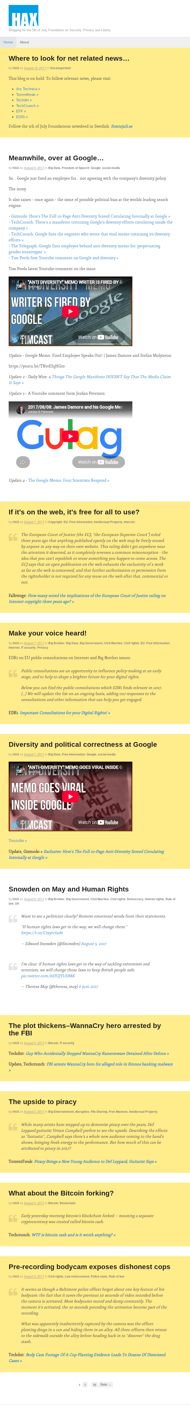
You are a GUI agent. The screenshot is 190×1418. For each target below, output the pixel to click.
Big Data (54, 168)
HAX (16, 68)
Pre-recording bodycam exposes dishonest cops (89, 1267)
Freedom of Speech (75, 168)
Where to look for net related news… (69, 58)
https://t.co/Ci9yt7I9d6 (42, 932)
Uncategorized (60, 68)
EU (66, 522)
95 (94, 1385)
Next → (105, 1385)
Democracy (135, 899)
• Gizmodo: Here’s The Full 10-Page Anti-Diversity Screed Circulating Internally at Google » (89, 216)
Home (8, 42)
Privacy (42, 647)
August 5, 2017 (93, 943)
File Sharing (99, 1111)
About (24, 42)
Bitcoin (53, 1043)
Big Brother (56, 643)
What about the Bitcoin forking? (61, 1193)
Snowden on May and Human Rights (69, 889)
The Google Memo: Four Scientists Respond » (68, 480)
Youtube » (18, 840)
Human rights (154, 899)
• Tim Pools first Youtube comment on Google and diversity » (64, 257)
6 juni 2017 (88, 986)
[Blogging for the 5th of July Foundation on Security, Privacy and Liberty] (23, 26)
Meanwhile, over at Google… (56, 158)
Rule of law (116, 1276)
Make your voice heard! (48, 633)
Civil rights (131, 643)
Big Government (91, 643)
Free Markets (118, 1111)
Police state (99, 1276)
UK (17, 903)
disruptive (82, 1111)
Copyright (55, 522)
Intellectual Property (108, 522)
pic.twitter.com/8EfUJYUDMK (48, 975)
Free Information (81, 522)
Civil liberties (113, 643)
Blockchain (67, 1203)
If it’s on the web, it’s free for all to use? (74, 512)
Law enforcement (77, 1276)
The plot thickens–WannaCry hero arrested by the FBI (85, 1029)
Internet (129, 522)
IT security (28, 647)
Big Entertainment (61, 1111)
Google (96, 168)
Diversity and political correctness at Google (83, 744)
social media (111, 168)
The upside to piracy (43, 1102)
